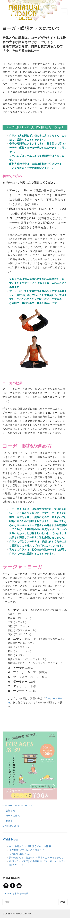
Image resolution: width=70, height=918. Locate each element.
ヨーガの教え (13, 815)
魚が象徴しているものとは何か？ (26, 850)
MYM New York (11, 826)
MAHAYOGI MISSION (21, 914)
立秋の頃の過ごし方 (19, 854)
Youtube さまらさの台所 (16, 893)
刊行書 (9, 820)
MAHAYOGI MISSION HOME (17, 805)
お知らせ (10, 810)
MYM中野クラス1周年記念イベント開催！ (31, 846)
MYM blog (10, 839)
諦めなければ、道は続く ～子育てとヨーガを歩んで (36, 857)
